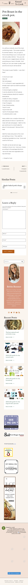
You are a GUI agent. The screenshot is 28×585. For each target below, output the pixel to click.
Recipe (5, 18)
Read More (10, 337)
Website (5, 246)
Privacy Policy (9, 580)
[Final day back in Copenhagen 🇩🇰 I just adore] (20, 541)
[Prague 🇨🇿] (20, 553)
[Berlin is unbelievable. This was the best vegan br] (8, 566)
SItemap (16, 580)
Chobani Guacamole (23, 169)
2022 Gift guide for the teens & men (13, 356)
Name (5, 233)
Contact (21, 580)
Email (4, 240)
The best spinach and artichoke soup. (12, 333)
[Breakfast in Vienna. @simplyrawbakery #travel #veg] (8, 553)
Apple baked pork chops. (12, 185)
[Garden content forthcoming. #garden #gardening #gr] (8, 541)
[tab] (12, 192)
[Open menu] (25, 3)
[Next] (24, 187)
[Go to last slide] (3, 187)
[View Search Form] (3, 3)
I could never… (6, 168)
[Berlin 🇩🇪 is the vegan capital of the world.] (20, 566)
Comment (5, 209)
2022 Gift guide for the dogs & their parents (13, 402)
